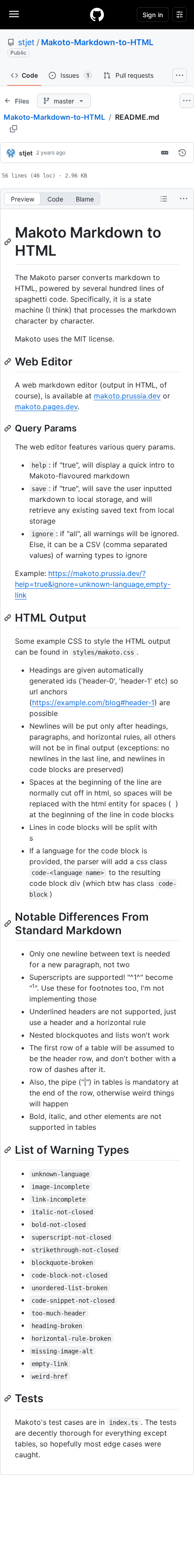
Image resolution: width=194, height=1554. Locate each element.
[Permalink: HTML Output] (8, 617)
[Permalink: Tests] (8, 1398)
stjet (26, 42)
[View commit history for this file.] (182, 152)
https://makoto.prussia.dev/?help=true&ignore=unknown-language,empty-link (93, 584)
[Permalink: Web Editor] (8, 361)
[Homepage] (97, 14)
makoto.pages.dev (46, 406)
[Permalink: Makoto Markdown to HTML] (8, 241)
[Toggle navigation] (14, 14)
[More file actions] (183, 198)
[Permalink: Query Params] (8, 428)
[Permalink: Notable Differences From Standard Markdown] (8, 923)
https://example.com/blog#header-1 (93, 702)
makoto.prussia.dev (127, 395)
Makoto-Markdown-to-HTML (97, 42)
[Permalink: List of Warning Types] (8, 1149)
